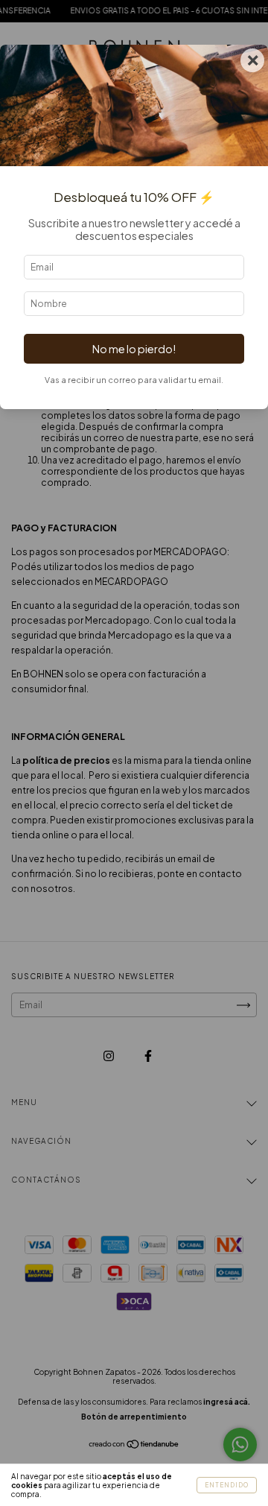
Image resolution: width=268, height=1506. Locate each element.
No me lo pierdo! (134, 348)
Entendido (227, 1485)
